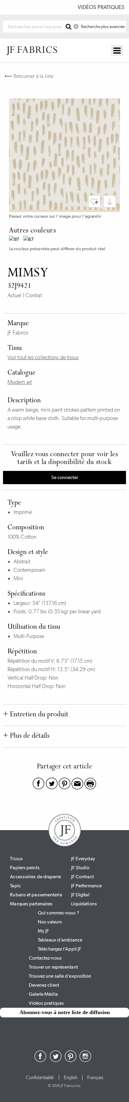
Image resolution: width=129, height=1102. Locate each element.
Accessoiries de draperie (35, 876)
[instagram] (86, 1060)
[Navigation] (117, 51)
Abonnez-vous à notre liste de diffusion (65, 1012)
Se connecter (64, 477)
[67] (30, 240)
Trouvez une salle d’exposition (60, 976)
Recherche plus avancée (102, 26)
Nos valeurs (50, 922)
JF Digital (80, 895)
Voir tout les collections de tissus (43, 357)
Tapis (15, 886)
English (71, 1077)
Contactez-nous (45, 958)
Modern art (20, 382)
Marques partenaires (31, 904)
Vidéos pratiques (101, 7)
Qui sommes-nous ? (58, 913)
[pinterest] (70, 1060)
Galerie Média (43, 994)
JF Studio (80, 867)
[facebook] (40, 1060)
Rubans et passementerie (36, 895)
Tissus (16, 858)
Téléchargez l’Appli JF (59, 949)
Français (95, 1077)
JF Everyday (83, 858)
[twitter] (56, 1060)
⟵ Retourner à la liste (28, 76)
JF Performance (86, 886)
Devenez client (44, 985)
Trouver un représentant (53, 967)
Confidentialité (40, 1077)
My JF (43, 931)
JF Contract (82, 876)
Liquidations (84, 904)
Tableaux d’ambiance (60, 940)
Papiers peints (24, 867)
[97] (16, 240)
